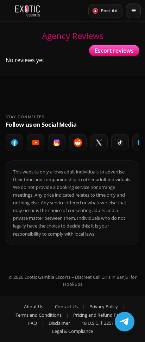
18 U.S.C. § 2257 (98, 323)
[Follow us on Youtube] (35, 142)
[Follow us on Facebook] (14, 142)
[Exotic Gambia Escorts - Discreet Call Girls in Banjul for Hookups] (27, 11)
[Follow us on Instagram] (56, 142)
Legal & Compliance (72, 331)
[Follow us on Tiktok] (120, 142)
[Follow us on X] (99, 142)
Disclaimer (59, 323)
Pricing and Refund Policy (99, 315)
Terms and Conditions (38, 315)
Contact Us (66, 306)
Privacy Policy (103, 306)
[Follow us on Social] (78, 142)
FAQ (32, 323)
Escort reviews (114, 50)
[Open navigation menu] (133, 11)
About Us (33, 306)
